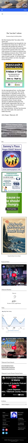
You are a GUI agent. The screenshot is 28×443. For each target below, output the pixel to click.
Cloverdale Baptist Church (7, 365)
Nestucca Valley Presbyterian (8, 367)
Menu (25, 10)
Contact (4, 419)
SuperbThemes (14, 441)
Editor (20, 36)
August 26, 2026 (21, 419)
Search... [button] (4, 427)
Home (4, 412)
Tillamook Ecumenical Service (8, 369)
